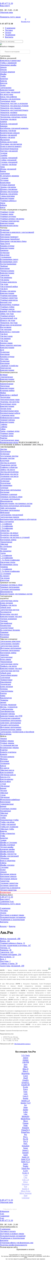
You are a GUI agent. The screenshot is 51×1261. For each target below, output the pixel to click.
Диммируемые (6, 680)
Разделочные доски (8, 404)
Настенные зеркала (8, 874)
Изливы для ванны (8, 291)
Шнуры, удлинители (8, 707)
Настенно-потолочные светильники (15, 506)
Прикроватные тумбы (9, 820)
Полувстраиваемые (8, 264)
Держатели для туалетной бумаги (14, 110)
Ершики (3, 121)
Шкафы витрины (7, 851)
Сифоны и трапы (8, 963)
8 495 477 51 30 (6, 1200)
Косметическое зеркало (10, 133)
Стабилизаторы (6, 709)
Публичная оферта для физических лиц (16, 1243)
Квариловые (5, 182)
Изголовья (4, 761)
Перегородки (5, 368)
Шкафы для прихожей (9, 856)
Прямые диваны (7, 741)
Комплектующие (7, 90)
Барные (3, 788)
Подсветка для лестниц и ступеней (15, 537)
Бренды (12, 926)
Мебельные (5, 512)
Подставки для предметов (11, 144)
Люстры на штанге (8, 463)
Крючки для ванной (8, 135)
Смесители (6, 952)
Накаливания (5, 682)
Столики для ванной (8, 162)
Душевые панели (7, 309)
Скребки (3, 155)
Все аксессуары (6, 94)
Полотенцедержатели (9, 149)
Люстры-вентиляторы (9, 472)
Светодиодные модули (9, 610)
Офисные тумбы (7, 829)
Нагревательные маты (9, 411)
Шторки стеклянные (8, 189)
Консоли (3, 83)
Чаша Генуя (5, 243)
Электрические (6, 377)
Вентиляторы (5, 734)
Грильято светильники (9, 725)
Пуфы (2, 836)
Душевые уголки (7, 212)
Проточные (5, 386)
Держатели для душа (8, 323)
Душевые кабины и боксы (12, 943)
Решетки (3, 438)
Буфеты (3, 863)
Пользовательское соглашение (13, 917)
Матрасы (4, 759)
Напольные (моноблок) (10, 239)
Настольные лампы (8, 653)
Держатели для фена (8, 112)
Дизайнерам (10, 35)
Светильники (5, 88)
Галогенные (5, 677)
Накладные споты (7, 562)
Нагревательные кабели (10, 413)
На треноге (4, 576)
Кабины (3, 205)
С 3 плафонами (6, 528)
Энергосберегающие (8, 675)
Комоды (3, 81)
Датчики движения (8, 705)
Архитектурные (6, 628)
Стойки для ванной (8, 160)
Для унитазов (5, 329)
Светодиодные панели (9, 517)
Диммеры (4, 700)
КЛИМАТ (17, 445)
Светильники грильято (9, 643)
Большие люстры (7, 458)
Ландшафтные (6, 623)
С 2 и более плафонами (10, 571)
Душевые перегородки (9, 221)
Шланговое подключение (11, 325)
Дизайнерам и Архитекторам (12, 919)
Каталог (3, 926)
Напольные (5, 268)
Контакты (9, 37)
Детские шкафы (6, 847)
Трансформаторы (7, 711)
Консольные (5, 802)
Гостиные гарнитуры (9, 885)
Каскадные (4, 460)
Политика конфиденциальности (13, 1245)
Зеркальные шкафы (8, 65)
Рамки (2, 695)
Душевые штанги (7, 316)
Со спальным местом (9, 745)
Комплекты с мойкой (9, 395)
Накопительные (6, 384)
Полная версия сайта (9, 1247)
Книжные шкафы (7, 849)
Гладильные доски (8, 101)
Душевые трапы (7, 433)
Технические (5, 684)
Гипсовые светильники (10, 510)
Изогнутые (4, 580)
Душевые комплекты (9, 300)
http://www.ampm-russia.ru (22, 1044)
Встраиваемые (6, 485)
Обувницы (4, 858)
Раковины (5, 950)
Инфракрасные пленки (9, 417)
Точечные (4, 488)
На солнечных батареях (10, 630)
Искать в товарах (7, 46)
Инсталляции (7, 957)
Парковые (4, 632)
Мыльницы (5, 139)
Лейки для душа (7, 314)
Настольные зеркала (8, 879)
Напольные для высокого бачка (13, 241)
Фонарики (4, 637)
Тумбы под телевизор (9, 827)
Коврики (3, 126)
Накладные (5, 255)
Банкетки (4, 78)
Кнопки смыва (6, 343)
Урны (2, 167)
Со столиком (5, 573)
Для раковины (6, 277)
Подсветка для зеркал (9, 533)
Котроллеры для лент (9, 614)
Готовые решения (7, 72)
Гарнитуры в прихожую (10, 888)
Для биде (4, 289)
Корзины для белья (8, 130)
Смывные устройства (9, 366)
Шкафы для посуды (8, 854)
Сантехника (5, 56)
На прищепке (5, 551)
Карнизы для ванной (9, 124)
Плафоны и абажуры (9, 467)
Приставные (5, 234)
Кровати (3, 754)
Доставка (9, 30)
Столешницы (5, 257)
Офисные (4, 544)
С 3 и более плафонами (10, 560)
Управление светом (8, 465)
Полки (3, 85)
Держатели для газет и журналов (14, 103)
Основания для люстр (9, 476)
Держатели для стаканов (10, 108)
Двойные (4, 266)
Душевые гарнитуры (9, 298)
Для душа (4, 284)
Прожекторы (5, 625)
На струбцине (6, 546)
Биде (3, 959)
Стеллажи (4, 867)
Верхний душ (6, 302)
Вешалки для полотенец (10, 99)
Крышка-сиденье (7, 246)
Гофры (3, 429)
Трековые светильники (9, 587)
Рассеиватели (5, 612)
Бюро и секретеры (7, 860)
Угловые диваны (7, 743)
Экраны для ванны (8, 187)
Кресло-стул (5, 777)
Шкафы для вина (7, 865)
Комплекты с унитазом (9, 332)
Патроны (4, 689)
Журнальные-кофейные (10, 799)
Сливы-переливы (7, 196)
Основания (4, 763)
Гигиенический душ (8, 318)
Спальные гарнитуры (9, 883)
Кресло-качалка (6, 779)
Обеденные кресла (8, 775)
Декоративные (6, 542)
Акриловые (5, 173)
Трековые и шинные (8, 494)
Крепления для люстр (9, 474)
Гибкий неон (5, 607)
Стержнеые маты (7, 415)
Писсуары (5, 961)
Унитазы (5, 948)
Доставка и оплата (8, 1231)
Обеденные (5, 786)
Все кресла (4, 768)
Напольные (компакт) (9, 237)
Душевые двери (6, 214)
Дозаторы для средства (9, 402)
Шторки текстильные (9, 191)
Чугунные (4, 180)
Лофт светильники (8, 508)
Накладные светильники (10, 490)
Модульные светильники (10, 648)
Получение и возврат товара (12, 915)
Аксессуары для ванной (12, 966)
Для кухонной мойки (9, 286)
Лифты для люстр (7, 469)
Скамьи (3, 840)
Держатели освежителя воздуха (13, 115)
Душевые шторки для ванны (12, 219)
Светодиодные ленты (9, 601)
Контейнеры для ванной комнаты (14, 128)
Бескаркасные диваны (9, 747)
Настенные (4, 492)
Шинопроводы (6, 501)
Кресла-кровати (6, 772)
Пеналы (3, 69)
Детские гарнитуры (8, 890)
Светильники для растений (11, 515)
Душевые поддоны (8, 216)
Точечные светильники (10, 650)
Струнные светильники (10, 499)
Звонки (3, 702)
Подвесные (5, 230)
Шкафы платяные (7, 845)
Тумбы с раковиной (8, 63)
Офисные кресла (7, 770)
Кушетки (4, 750)
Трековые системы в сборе (11, 497)
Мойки (3, 393)
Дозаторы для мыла (8, 119)
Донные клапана (7, 271)
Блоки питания (6, 603)
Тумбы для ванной (8, 824)
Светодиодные (6, 657)
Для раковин (5, 338)
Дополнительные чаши (10, 399)
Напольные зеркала (8, 876)
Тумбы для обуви (7, 822)
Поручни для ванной (9, 151)
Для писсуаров (6, 336)
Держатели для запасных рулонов (14, 106)
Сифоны (3, 427)
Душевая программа (10, 954)
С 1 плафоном (6, 524)
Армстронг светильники (10, 723)
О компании (10, 28)
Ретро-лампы (5, 659)
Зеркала (3, 67)
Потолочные (5, 451)
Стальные (4, 178)
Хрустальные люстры (9, 456)
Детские (3, 549)
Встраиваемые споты (9, 564)
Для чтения (5, 578)
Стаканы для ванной (8, 158)
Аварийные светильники (10, 720)
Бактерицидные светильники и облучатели (18, 519)
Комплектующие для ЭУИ (11, 716)
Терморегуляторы (7, 420)
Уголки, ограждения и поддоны (15, 945)
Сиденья (3, 153)
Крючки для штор (7, 137)
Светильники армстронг (10, 641)
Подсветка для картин (9, 535)
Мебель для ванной (10, 939)
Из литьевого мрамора (9, 176)
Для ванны (4, 280)
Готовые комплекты (8, 282)
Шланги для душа (7, 320)
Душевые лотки (6, 436)
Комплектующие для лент (11, 616)
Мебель (3, 736)
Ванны (5, 941)
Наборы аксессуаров (8, 142)
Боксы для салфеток (8, 97)
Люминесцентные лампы (10, 729)
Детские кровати (7, 756)
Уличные (4, 621)
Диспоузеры (5, 397)
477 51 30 (6, 3)
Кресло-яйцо (5, 781)
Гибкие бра (4, 530)
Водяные (4, 375)
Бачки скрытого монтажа (10, 345)
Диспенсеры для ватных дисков (13, 117)
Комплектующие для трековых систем (16, 503)
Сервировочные (7, 804)
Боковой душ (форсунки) (10, 311)
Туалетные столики (8, 808)
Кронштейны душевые (9, 304)
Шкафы (3, 74)
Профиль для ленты (8, 605)
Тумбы (3, 76)
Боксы (2, 207)
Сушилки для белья (8, 164)
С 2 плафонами (6, 526)
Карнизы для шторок (9, 194)
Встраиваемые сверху (9, 259)
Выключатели (6, 698)
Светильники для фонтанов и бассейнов (17, 732)
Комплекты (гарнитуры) (10, 60)
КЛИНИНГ (27, 445)
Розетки (3, 693)
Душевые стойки (7, 307)
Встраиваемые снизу (9, 262)
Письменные (5, 811)
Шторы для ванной (8, 169)
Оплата (8, 32)
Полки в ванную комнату (11, 146)
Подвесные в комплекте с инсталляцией (17, 232)
